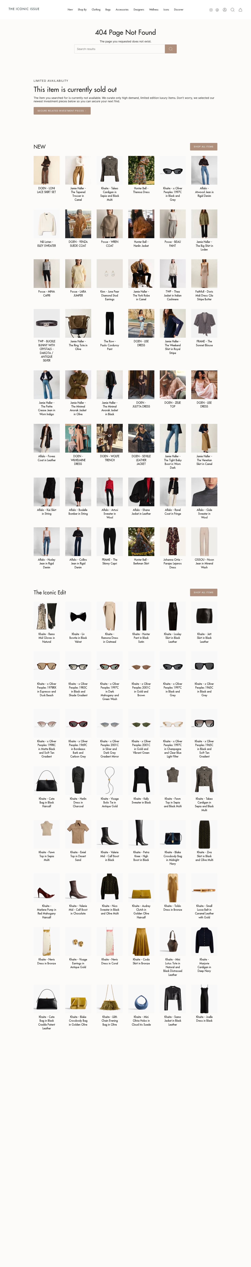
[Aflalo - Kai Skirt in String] (47, 492)
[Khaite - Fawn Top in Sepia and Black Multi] (173, 780)
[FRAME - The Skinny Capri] (110, 541)
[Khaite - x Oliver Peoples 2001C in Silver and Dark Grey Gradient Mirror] (110, 723)
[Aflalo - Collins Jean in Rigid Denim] (78, 541)
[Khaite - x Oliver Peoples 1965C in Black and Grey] (204, 665)
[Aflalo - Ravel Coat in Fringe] (173, 492)
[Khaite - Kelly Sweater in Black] (141, 780)
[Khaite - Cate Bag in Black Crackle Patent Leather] (47, 999)
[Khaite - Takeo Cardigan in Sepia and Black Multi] (110, 170)
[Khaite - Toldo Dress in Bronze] (173, 888)
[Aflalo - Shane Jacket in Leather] (141, 492)
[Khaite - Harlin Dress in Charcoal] (78, 780)
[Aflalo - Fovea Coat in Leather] (47, 438)
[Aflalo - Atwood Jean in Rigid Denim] (204, 170)
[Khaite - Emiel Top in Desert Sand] (78, 834)
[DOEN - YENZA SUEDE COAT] (78, 223)
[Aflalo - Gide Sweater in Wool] (204, 492)
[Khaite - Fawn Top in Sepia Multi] (47, 834)
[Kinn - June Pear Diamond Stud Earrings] (110, 273)
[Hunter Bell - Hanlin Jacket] (141, 223)
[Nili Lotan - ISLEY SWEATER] (47, 223)
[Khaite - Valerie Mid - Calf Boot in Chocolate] (78, 888)
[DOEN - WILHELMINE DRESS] (78, 438)
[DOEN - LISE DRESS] (141, 323)
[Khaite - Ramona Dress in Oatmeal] (110, 616)
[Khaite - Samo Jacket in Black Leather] (173, 999)
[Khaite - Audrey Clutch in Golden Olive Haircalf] (141, 888)
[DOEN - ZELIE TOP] (173, 384)
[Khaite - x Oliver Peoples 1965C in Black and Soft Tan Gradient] (204, 723)
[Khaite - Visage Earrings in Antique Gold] (78, 941)
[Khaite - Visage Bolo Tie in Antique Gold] (110, 780)
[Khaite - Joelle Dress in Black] (204, 999)
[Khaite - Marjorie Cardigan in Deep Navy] (204, 941)
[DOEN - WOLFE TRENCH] (110, 438)
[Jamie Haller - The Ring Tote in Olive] (78, 323)
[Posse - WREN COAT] (110, 223)
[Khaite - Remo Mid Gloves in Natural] (47, 616)
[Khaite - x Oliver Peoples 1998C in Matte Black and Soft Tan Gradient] (47, 723)
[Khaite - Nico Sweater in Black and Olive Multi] (110, 888)
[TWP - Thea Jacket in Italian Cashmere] (173, 273)
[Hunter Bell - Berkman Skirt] (141, 541)
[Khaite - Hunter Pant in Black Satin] (141, 616)
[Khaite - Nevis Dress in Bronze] (47, 941)
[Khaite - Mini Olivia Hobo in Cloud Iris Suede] (141, 999)
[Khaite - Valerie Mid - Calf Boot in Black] (110, 834)
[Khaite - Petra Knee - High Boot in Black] (141, 834)
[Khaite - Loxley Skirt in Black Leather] (173, 616)
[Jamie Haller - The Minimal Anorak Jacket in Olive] (78, 384)
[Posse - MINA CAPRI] (47, 273)
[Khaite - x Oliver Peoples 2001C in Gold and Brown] (141, 665)
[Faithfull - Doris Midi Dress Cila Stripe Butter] (204, 273)
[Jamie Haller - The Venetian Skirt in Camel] (204, 438)
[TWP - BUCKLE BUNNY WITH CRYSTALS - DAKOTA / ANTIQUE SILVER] (47, 323)
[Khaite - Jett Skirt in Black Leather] (204, 616)
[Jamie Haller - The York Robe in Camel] (141, 273)
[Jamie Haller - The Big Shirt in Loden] (204, 223)
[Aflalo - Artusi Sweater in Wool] (110, 492)
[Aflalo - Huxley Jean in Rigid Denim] (47, 541)
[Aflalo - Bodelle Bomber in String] (78, 492)
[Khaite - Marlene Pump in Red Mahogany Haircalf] (47, 888)
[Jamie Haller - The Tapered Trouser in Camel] (78, 170)
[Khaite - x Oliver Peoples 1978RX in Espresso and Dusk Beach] (47, 665)
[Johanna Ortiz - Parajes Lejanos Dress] (173, 541)
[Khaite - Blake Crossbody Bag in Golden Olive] (78, 999)
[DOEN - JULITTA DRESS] (141, 384)
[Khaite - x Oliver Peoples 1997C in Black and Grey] (173, 170)
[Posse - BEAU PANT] (173, 223)
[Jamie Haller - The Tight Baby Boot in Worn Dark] (173, 438)
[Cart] (240, 10)
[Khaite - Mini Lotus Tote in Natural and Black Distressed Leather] (173, 941)
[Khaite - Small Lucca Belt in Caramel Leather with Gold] (204, 888)
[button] (70, 10)
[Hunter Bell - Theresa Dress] (141, 170)
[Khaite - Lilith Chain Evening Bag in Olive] (110, 999)
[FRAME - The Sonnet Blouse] (204, 323)
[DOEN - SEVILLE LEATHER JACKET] (141, 438)
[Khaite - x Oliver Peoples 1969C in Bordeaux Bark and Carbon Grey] (78, 723)
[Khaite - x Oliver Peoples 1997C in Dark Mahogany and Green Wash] (110, 665)
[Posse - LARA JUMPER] (78, 273)
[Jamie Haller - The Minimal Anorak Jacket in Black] (110, 384)
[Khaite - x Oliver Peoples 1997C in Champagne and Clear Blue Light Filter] (173, 723)
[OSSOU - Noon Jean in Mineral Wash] (204, 541)
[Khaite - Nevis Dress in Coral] (110, 941)
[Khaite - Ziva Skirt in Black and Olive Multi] (204, 834)
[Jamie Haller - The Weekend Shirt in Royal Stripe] (173, 323)
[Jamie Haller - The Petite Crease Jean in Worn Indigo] (47, 384)
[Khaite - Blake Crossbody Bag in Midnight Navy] (173, 834)
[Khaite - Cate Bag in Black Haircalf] (47, 780)
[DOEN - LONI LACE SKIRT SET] (47, 170)
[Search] (171, 48)
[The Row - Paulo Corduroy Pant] (110, 323)
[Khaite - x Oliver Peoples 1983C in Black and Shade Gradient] (78, 665)
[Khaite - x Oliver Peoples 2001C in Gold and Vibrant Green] (141, 723)
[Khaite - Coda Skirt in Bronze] (141, 941)
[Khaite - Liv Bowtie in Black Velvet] (78, 616)
